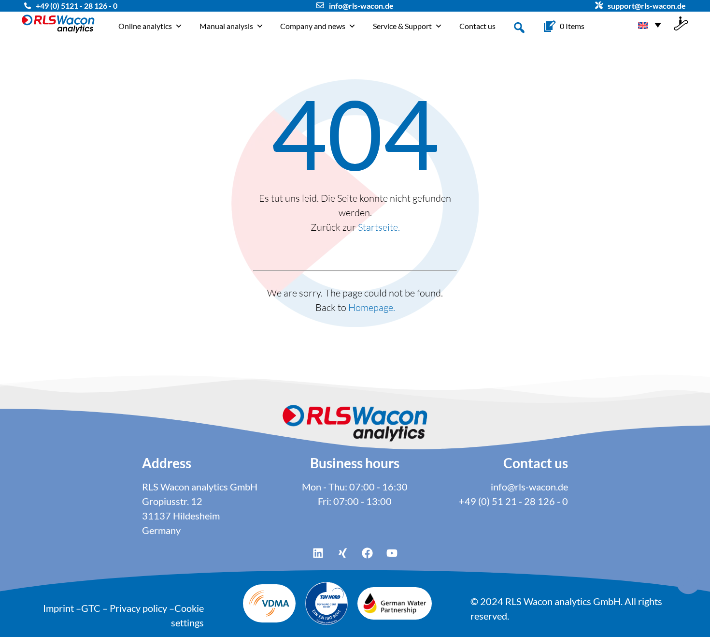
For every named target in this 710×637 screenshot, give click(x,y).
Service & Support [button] (402, 25)
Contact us (477, 25)
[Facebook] (367, 553)
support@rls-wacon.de (647, 5)
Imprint (58, 608)
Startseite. (379, 227)
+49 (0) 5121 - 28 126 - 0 (76, 5)
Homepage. (371, 307)
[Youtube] (392, 553)
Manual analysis (226, 25)
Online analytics (145, 25)
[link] (572, 26)
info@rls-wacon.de (361, 5)
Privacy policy (138, 608)
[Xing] (343, 553)
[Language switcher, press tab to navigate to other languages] (650, 24)
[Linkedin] (318, 553)
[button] (519, 26)
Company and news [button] (312, 25)
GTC (90, 608)
